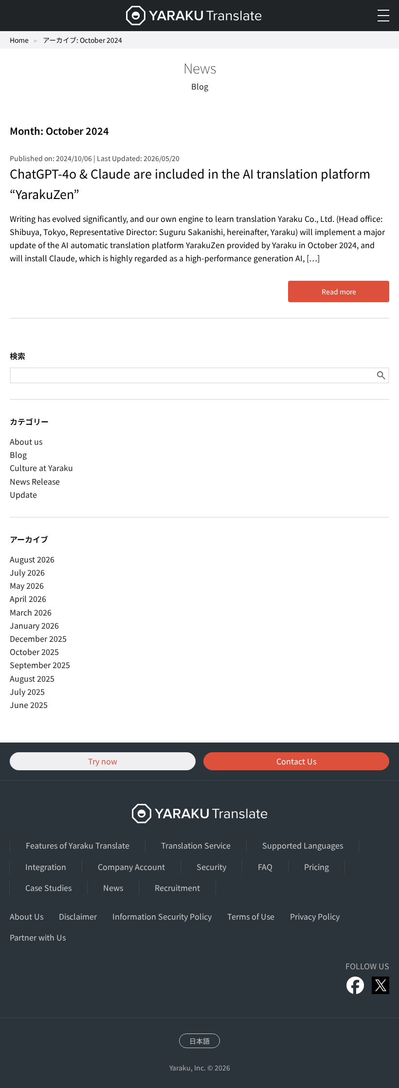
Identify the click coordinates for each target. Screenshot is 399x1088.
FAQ (265, 866)
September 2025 (40, 665)
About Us (26, 916)
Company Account (131, 866)
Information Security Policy (162, 916)
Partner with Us (38, 937)
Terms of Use (250, 916)
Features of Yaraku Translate (77, 845)
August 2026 (32, 559)
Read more (339, 291)
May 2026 (27, 585)
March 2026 (31, 612)
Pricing (316, 866)
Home (19, 40)
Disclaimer (78, 916)
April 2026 (28, 598)
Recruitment (177, 887)
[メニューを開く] (383, 15)
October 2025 (34, 651)
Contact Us (296, 761)
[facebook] (355, 985)
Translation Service (196, 845)
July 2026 (27, 572)
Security (211, 866)
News (113, 887)
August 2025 (32, 678)
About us (26, 441)
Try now (102, 761)
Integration (45, 866)
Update (23, 494)
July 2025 (27, 691)
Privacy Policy (315, 916)
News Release (35, 481)
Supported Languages (302, 845)
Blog (18, 454)
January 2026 (34, 625)
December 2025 (38, 638)
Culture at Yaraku (41, 467)
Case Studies (48, 887)
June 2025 (29, 704)
